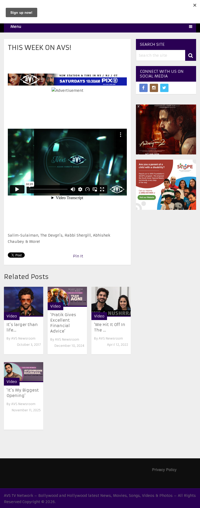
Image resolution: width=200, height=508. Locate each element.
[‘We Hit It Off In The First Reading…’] (111, 302)
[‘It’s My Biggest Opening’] (23, 372)
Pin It (78, 256)
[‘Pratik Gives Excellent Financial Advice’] (67, 297)
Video (12, 316)
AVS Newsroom (23, 338)
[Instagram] (154, 88)
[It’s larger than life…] (23, 302)
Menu (15, 26)
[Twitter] (164, 88)
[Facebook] (143, 88)
